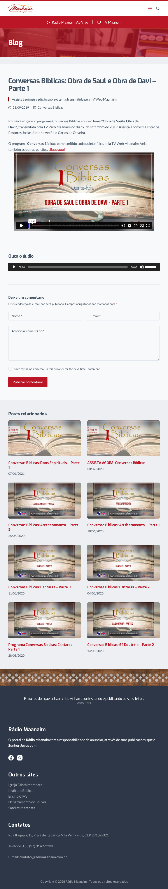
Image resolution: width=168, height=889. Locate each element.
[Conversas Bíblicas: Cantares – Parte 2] (123, 563)
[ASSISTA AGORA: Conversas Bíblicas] (123, 438)
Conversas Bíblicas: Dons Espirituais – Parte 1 (43, 465)
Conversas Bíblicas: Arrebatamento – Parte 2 (43, 527)
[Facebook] (11, 758)
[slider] (151, 267)
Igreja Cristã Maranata (25, 785)
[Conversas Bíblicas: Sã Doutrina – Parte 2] (123, 620)
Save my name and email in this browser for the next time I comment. (57, 369)
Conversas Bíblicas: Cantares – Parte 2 (118, 587)
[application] (83, 267)
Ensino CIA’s (17, 796)
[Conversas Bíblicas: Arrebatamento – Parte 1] (123, 501)
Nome (17, 316)
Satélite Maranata (21, 808)
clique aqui (57, 149)
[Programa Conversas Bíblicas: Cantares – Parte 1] (44, 620)
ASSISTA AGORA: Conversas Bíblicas (116, 463)
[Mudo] (142, 267)
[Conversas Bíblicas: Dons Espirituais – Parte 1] (44, 438)
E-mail (95, 316)
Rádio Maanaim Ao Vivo (70, 22)
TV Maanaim (112, 22)
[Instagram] (20, 758)
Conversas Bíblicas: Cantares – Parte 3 (39, 587)
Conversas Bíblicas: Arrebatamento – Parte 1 (123, 525)
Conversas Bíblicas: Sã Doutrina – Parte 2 (120, 644)
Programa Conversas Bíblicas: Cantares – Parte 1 (41, 647)
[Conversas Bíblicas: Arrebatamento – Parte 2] (44, 501)
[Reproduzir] (14, 267)
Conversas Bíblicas (50, 107)
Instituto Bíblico (20, 790)
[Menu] (150, 8)
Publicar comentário (28, 382)
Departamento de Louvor (27, 802)
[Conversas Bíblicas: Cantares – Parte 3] (44, 563)
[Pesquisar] (158, 8)
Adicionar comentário (28, 331)
